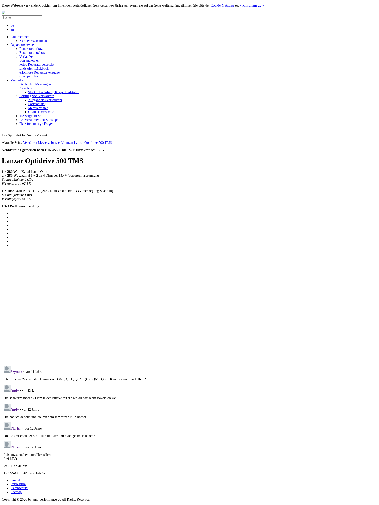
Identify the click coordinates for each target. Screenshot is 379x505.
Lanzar (68, 142)
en (12, 29)
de (12, 25)
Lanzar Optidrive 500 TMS (93, 142)
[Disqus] (189, 306)
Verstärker (30, 142)
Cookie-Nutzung (222, 5)
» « (252, 5)
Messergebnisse (49, 142)
